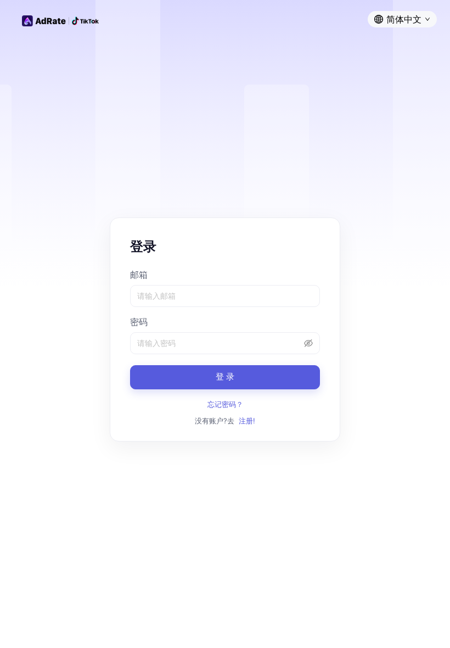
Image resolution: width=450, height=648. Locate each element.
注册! (247, 420)
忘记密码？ (225, 404)
